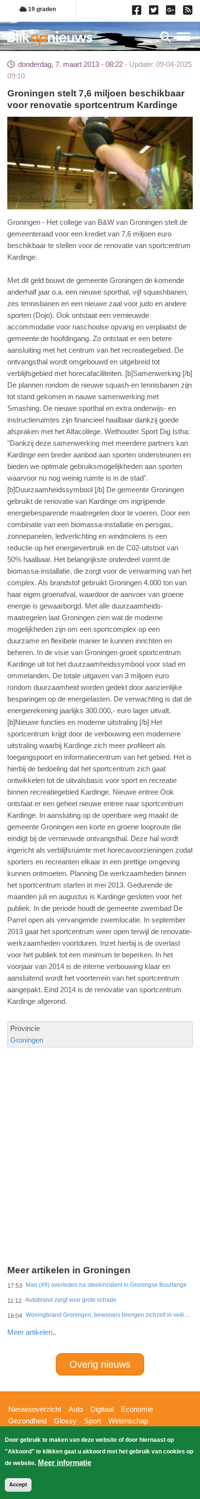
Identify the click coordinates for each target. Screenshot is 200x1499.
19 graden (41, 9)
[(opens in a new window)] (138, 12)
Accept (18, 1484)
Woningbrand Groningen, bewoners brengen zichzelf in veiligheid (112, 1315)
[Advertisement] (100, 1118)
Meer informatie (64, 1462)
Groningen (26, 1040)
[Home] (49, 38)
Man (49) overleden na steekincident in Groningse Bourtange (106, 1284)
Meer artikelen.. (31, 1332)
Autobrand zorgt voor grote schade (71, 1299)
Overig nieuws (100, 1364)
